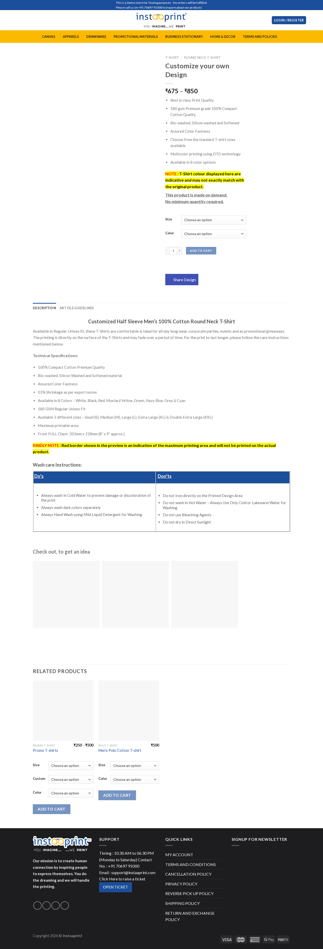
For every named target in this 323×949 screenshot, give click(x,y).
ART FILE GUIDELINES (77, 308)
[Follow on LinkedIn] (65, 905)
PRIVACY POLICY (181, 883)
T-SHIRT (172, 57)
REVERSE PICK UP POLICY (189, 893)
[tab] (44, 308)
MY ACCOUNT (179, 854)
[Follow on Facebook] (37, 905)
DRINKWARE (96, 37)
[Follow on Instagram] (46, 905)
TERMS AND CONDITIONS (190, 864)
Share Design (184, 279)
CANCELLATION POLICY (188, 874)
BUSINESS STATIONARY (184, 37)
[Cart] (316, 20)
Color (169, 233)
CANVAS (48, 37)
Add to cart (201, 250)
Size (168, 219)
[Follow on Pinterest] (55, 905)
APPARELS (71, 37)
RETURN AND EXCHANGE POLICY (189, 916)
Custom (39, 779)
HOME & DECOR (222, 37)
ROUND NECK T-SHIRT (202, 57)
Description (44, 308)
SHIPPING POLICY (182, 903)
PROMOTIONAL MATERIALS (136, 37)
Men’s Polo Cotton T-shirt (119, 750)
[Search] (266, 20)
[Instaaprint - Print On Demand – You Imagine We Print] (161, 20)
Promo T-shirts (45, 750)
